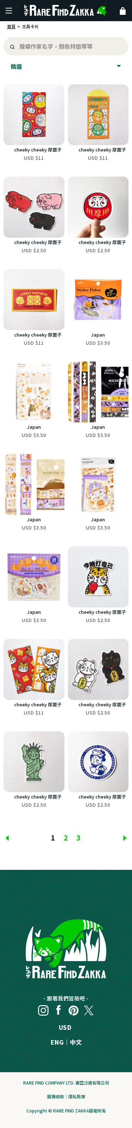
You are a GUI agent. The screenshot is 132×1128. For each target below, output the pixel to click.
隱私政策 (76, 1096)
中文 (76, 1042)
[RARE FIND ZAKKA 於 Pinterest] (73, 1008)
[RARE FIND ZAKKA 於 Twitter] (88, 1008)
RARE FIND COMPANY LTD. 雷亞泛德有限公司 (66, 1083)
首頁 (11, 26)
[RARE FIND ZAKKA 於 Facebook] (58, 1008)
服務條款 (55, 1096)
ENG (57, 1042)
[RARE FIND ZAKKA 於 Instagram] (43, 1008)
